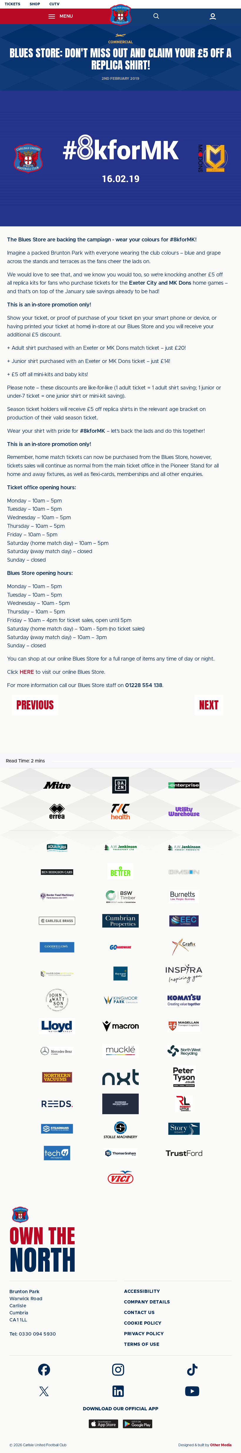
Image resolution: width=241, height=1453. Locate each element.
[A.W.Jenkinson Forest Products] (184, 847)
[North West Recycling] (184, 1051)
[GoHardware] (120, 947)
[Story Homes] (184, 1129)
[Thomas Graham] (120, 1153)
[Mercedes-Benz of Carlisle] (57, 1051)
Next (209, 705)
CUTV (54, 4)
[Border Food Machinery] (57, 896)
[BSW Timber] (120, 896)
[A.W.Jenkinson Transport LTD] (120, 847)
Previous (35, 705)
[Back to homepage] (120, 15)
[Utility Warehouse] (184, 811)
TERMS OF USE (141, 1344)
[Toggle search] (156, 16)
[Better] (120, 872)
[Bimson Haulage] (184, 872)
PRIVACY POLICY (144, 1334)
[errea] (57, 811)
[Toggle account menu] (212, 16)
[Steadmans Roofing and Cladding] (57, 1129)
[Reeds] (57, 1104)
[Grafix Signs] (184, 947)
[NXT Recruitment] (120, 1077)
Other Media (221, 1445)
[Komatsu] (184, 1000)
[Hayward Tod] (120, 973)
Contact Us (139, 1313)
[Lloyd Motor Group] (57, 1026)
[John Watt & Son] (57, 1000)
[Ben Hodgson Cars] (57, 872)
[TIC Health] (120, 811)
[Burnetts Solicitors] (184, 896)
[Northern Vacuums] (57, 1077)
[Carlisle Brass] (57, 921)
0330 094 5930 (32, 1334)
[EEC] (184, 921)
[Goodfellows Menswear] (57, 947)
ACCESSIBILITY (142, 1291)
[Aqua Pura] (57, 848)
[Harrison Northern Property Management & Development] (57, 973)
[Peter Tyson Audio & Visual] (184, 1077)
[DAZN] (120, 785)
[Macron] (120, 1026)
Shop (35, 4)
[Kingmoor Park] (120, 1000)
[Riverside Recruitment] (120, 1104)
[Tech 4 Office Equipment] (57, 1153)
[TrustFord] (184, 1153)
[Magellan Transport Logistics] (184, 1026)
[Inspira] (184, 973)
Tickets (12, 4)
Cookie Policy (143, 1323)
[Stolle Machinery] (120, 1129)
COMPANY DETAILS (147, 1302)
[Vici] (120, 1177)
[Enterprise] (184, 785)
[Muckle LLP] (120, 1051)
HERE (27, 672)
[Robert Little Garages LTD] (184, 1104)
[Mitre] (57, 785)
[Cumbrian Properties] (120, 921)
